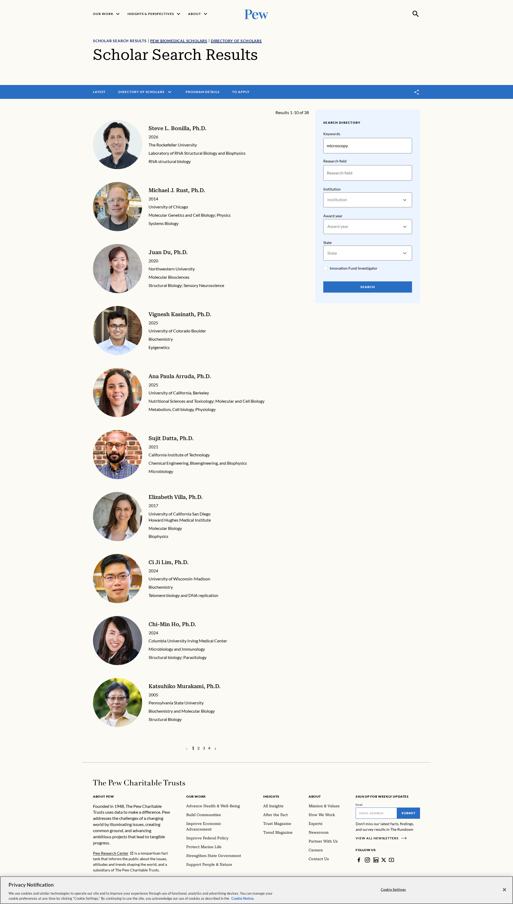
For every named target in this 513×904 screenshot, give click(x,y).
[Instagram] (367, 860)
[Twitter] (383, 860)
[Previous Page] (215, 748)
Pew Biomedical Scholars (178, 40)
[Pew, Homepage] (256, 13)
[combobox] (327, 200)
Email (359, 804)
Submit (408, 813)
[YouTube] (391, 860)
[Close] (504, 890)
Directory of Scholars (236, 40)
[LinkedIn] (376, 860)
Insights (271, 796)
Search (367, 287)
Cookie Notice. (242, 898)
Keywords (331, 133)
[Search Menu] (415, 14)
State (327, 242)
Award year (333, 216)
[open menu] (169, 92)
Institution (332, 189)
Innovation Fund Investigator (354, 268)
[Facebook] (359, 860)
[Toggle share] (417, 92)
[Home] (139, 783)
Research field (335, 161)
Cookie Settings (393, 889)
